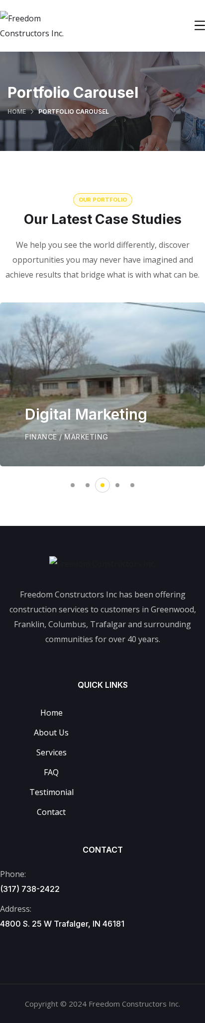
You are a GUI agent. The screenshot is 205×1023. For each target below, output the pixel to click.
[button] (72, 485)
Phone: (13, 874)
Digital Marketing (86, 414)
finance (41, 437)
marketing (86, 437)
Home (16, 111)
